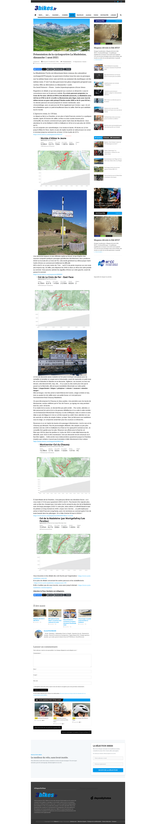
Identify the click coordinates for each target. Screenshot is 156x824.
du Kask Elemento (41, 718)
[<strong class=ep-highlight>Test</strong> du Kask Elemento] (43, 709)
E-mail (35, 675)
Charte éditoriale (106, 821)
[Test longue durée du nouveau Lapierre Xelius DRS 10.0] (98, 169)
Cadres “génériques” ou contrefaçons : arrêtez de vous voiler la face (112, 152)
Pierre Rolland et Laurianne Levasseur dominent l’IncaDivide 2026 (112, 67)
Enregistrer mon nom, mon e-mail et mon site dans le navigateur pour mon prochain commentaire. (59, 686)
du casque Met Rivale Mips (80, 719)
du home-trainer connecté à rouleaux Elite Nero (60, 719)
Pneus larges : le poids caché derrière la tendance (84, 620)
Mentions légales (82, 821)
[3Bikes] (46, 794)
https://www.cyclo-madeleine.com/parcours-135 (50, 583)
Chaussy (36, 63)
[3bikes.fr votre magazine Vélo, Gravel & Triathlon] (35, 15)
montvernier (68, 63)
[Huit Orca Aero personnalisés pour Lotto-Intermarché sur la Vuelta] (98, 127)
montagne (63, 63)
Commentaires (116, 137)
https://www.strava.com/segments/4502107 (47, 134)
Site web (35, 680)
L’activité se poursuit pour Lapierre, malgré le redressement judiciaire (112, 93)
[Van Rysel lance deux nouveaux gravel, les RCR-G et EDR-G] (98, 118)
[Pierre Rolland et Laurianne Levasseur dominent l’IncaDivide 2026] (98, 67)
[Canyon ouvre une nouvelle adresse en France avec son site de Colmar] (98, 109)
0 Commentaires (66, 61)
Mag (47, 15)
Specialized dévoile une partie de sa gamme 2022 (48, 727)
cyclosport (49, 63)
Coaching (55, 15)
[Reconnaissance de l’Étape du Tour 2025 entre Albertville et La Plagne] (98, 161)
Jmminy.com (73, 821)
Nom (34, 669)
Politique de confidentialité (94, 821)
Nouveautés (104, 15)
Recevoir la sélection (108, 770)
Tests (40, 15)
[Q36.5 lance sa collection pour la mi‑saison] (98, 101)
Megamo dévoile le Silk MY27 (107, 48)
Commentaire (37, 653)
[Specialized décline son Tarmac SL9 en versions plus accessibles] (98, 76)
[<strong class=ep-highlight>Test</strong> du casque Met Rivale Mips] (81, 709)
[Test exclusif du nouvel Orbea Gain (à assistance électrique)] (98, 177)
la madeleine (54, 63)
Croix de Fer (41, 63)
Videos (96, 15)
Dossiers (65, 15)
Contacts (114, 821)
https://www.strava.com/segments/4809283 (47, 274)
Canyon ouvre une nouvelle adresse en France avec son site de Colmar (113, 110)
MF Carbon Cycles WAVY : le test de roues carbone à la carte (54, 620)
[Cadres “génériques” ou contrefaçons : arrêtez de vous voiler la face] (98, 152)
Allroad (88, 15)
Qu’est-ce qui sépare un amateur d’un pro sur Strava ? (75, 732)
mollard (59, 63)
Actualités (97, 43)
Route (72, 15)
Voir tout (118, 21)
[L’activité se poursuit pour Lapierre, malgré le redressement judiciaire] (98, 92)
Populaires (99, 137)
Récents (107, 137)
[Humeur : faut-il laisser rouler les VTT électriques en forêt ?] (98, 144)
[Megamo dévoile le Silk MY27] (108, 34)
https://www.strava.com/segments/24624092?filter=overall (53, 516)
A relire (113, 15)
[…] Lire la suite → (98, 59)
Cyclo (45, 63)
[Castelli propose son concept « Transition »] (98, 84)
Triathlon (80, 15)
